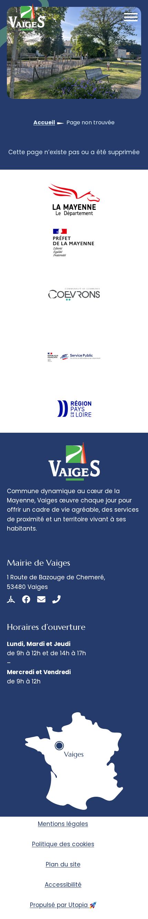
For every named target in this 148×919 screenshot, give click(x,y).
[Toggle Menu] (131, 17)
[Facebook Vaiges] (26, 599)
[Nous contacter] (41, 599)
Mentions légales (63, 824)
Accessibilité (63, 885)
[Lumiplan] (11, 599)
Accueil (44, 122)
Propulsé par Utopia (59, 905)
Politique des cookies (63, 844)
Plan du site (63, 864)
